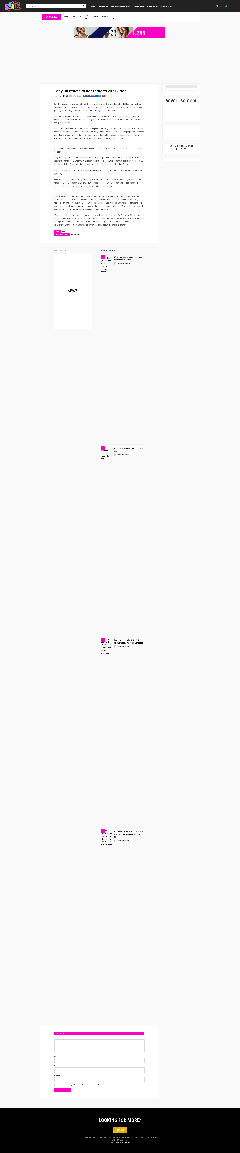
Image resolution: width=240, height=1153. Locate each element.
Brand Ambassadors (120, 6)
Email (56, 1066)
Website (57, 1075)
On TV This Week (125, 1143)
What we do (152, 6)
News (96, 16)
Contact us (166, 6)
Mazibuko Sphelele (124, 263)
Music (87, 18)
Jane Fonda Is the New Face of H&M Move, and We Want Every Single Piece (128, 834)
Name (57, 1056)
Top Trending (75, 235)
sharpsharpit (63, 96)
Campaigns (139, 6)
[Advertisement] (120, 60)
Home (93, 6)
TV (113, 18)
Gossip (67, 16)
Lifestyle (77, 16)
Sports (105, 16)
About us (103, 6)
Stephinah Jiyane (123, 455)
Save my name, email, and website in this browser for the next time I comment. (83, 1085)
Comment (58, 1038)
